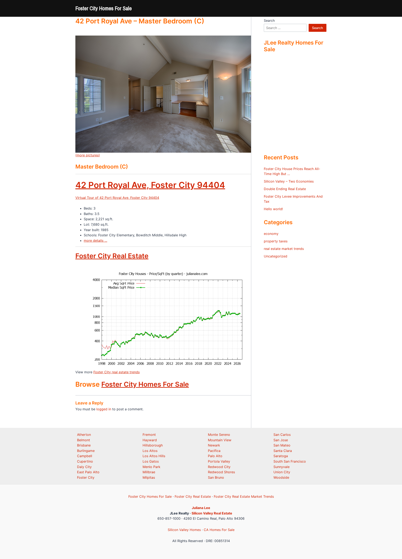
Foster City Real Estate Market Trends (244, 496)
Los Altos (150, 451)
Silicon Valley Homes (184, 530)
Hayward (150, 440)
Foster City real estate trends (116, 372)
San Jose (280, 440)
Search (269, 20)
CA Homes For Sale (219, 530)
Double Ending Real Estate (285, 189)
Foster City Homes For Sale (103, 8)
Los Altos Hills (154, 456)
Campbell (84, 456)
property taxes (275, 241)
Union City (281, 472)
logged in (103, 409)
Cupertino (85, 461)
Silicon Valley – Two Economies (289, 181)
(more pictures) (87, 155)
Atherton (84, 434)
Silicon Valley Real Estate (212, 513)
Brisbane (84, 445)
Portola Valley (219, 461)
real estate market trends (284, 249)
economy (271, 234)
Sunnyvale (281, 467)
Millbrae (149, 472)
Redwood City (219, 467)
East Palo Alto (88, 472)
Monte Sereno (219, 434)
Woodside (281, 477)
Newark (214, 445)
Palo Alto (215, 456)
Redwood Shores (221, 472)
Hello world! (273, 209)
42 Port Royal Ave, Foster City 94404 (150, 185)
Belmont (83, 440)
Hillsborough (153, 445)
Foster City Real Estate (111, 256)
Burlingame (86, 451)
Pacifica (214, 451)
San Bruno (216, 477)
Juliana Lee (201, 508)
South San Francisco (289, 461)
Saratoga (280, 456)
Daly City (84, 467)
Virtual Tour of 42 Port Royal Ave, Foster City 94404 (117, 198)
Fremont (149, 434)
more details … (95, 240)
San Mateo (281, 445)
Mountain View (219, 440)
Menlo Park (151, 467)
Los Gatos (151, 461)
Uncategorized (275, 256)
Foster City (85, 477)
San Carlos (282, 434)
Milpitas (149, 477)
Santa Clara (282, 451)
